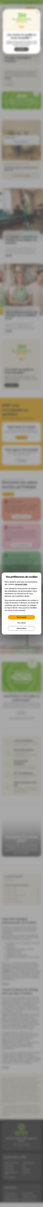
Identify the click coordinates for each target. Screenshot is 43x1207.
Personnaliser (21, 628)
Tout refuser (21, 623)
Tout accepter (21, 617)
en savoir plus (21, 584)
